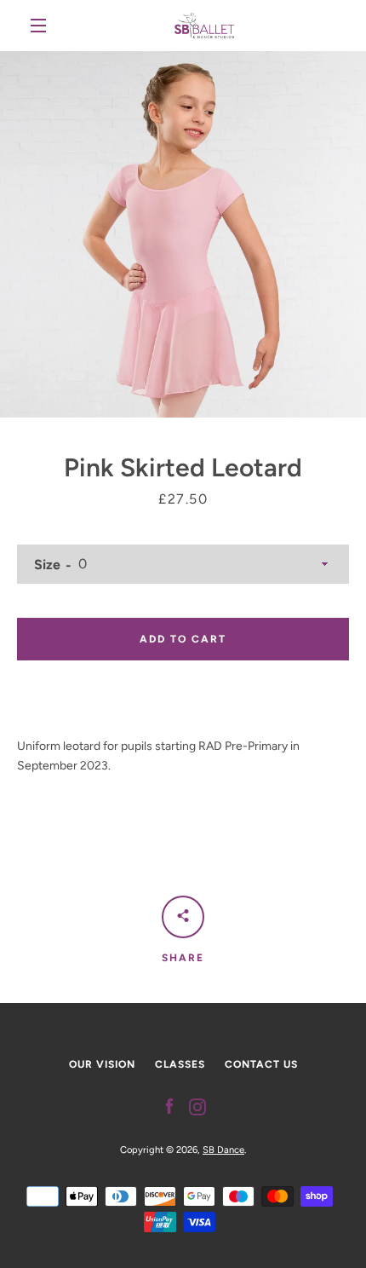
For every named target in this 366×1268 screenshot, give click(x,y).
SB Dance (223, 1150)
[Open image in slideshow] (183, 234)
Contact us (261, 1064)
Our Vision (102, 1064)
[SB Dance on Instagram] (197, 1105)
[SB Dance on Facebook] (169, 1105)
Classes (180, 1064)
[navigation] (38, 25)
